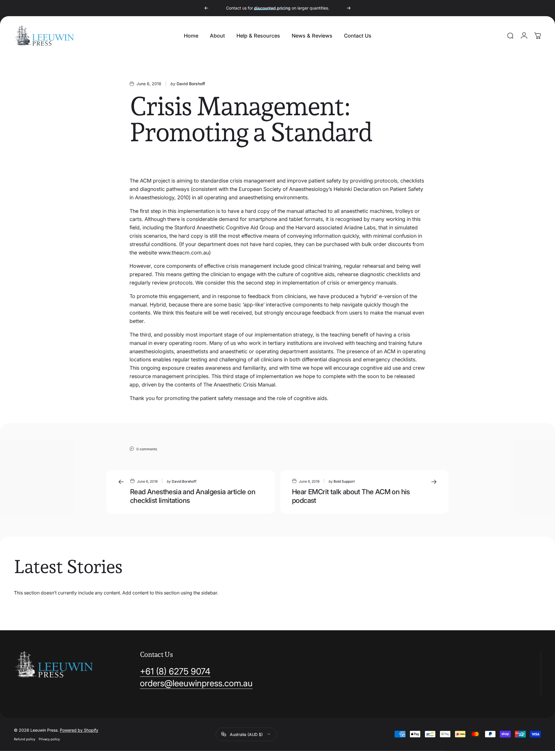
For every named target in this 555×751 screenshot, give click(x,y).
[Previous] (206, 8)
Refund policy (24, 739)
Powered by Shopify (79, 729)
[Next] (348, 8)
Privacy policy (49, 739)
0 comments (146, 449)
